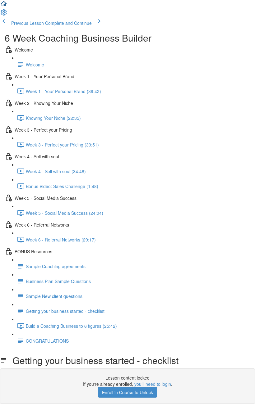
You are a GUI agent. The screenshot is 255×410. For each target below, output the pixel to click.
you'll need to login (152, 384)
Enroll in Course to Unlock (127, 392)
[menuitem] (3, 14)
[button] (3, 5)
